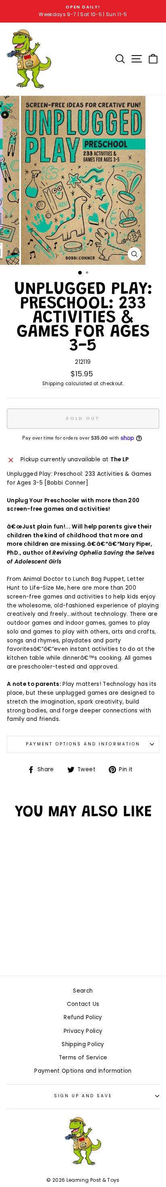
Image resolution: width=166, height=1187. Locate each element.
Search (83, 991)
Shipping (53, 383)
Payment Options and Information (83, 744)
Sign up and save (83, 1096)
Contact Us (83, 1004)
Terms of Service (83, 1057)
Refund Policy (83, 1017)
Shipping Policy (83, 1044)
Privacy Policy (83, 1031)
